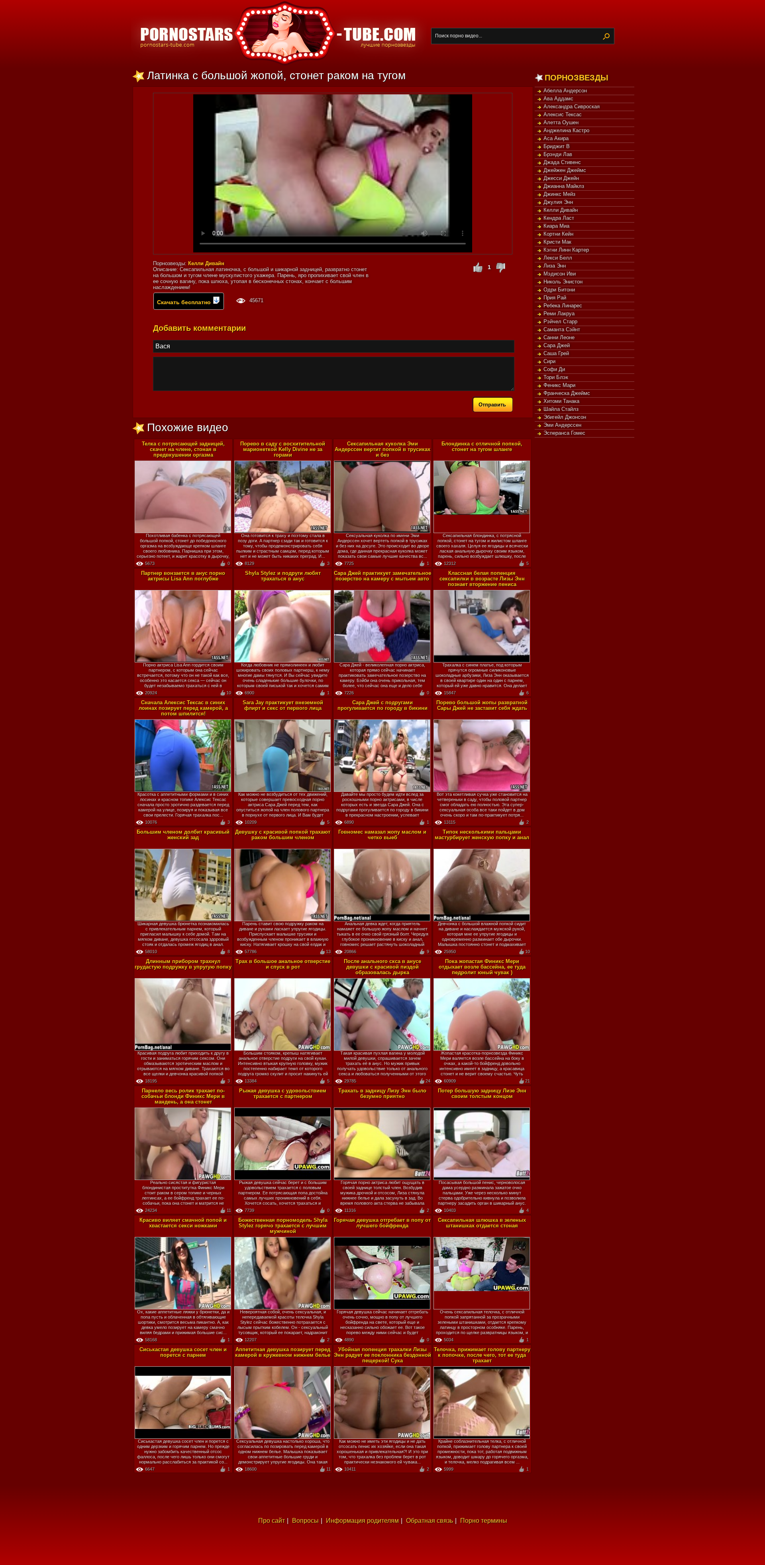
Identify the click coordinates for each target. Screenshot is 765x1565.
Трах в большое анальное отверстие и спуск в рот (282, 964)
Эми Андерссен (562, 425)
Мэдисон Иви (559, 274)
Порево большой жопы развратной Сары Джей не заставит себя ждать (482, 705)
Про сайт (271, 1520)
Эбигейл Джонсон (564, 417)
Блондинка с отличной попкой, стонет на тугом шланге (481, 446)
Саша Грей (556, 353)
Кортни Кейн (558, 234)
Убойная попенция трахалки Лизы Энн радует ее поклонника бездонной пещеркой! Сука (382, 1355)
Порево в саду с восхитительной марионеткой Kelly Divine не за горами (282, 449)
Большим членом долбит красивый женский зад (183, 834)
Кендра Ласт (558, 218)
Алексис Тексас (562, 114)
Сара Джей (556, 345)
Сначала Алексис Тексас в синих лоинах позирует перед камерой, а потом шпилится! (183, 708)
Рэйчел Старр (560, 321)
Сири (549, 361)
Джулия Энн (558, 202)
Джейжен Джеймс (564, 170)
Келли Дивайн (560, 210)
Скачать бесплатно (184, 302)
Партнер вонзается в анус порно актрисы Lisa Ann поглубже (183, 576)
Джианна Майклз (563, 186)
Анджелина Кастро (566, 130)
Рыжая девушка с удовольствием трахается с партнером (282, 1093)
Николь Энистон (563, 282)
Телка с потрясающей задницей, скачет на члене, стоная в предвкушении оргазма (183, 449)
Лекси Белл (557, 258)
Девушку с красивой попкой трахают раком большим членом (282, 834)
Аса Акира (556, 138)
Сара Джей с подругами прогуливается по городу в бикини (382, 705)
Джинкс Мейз (559, 194)
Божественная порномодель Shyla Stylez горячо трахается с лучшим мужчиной (283, 1225)
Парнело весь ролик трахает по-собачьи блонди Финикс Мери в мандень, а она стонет (183, 1096)
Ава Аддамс (558, 99)
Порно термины (483, 1520)
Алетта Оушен (561, 122)
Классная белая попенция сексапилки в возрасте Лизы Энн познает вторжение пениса (482, 578)
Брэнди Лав (557, 154)
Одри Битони (559, 290)
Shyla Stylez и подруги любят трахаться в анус (283, 576)
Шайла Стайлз (561, 409)
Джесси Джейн (561, 178)
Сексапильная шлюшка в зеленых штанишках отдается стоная (482, 1223)
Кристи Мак (557, 242)
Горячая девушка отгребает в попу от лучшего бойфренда (382, 1223)
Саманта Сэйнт (561, 329)
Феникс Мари (559, 385)
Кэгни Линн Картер (566, 250)
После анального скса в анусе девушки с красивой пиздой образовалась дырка (382, 966)
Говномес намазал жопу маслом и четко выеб (382, 834)
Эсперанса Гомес (564, 433)
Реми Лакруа (559, 314)
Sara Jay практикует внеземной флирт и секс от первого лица (283, 705)
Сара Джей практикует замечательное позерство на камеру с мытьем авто (382, 576)
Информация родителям (362, 1520)
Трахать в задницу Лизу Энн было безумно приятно (382, 1093)
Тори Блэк (555, 377)
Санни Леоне (559, 337)
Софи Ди (554, 369)
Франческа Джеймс (566, 393)
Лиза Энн (554, 266)
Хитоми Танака (561, 401)
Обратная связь (429, 1520)
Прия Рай (554, 298)
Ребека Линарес (562, 306)
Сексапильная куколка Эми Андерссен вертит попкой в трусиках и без (382, 449)
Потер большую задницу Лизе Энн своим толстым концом (482, 1093)
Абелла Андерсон (565, 91)
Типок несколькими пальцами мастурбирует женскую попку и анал (482, 834)
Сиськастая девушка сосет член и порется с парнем (183, 1352)
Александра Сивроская (571, 106)
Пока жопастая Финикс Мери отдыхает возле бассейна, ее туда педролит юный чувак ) (482, 966)
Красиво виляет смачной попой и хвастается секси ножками (183, 1223)
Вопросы (305, 1520)
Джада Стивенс (562, 162)
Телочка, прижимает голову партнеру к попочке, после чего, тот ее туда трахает (482, 1355)
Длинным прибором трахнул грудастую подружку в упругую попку (183, 964)
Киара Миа (556, 226)
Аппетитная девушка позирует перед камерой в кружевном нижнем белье (282, 1352)
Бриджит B (556, 146)
